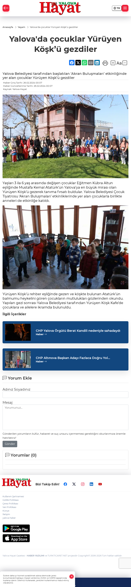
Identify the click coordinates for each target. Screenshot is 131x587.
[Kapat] (72, 576)
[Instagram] (82, 484)
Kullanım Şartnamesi (13, 496)
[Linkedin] (91, 484)
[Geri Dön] (6, 8)
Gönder (10, 444)
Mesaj (7, 402)
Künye (6, 510)
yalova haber (9, 518)
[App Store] (65, 538)
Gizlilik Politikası (11, 500)
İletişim (6, 514)
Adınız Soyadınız (16, 389)
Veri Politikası (9, 507)
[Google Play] (65, 528)
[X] (74, 484)
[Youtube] (100, 484)
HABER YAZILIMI (35, 555)
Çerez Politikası (10, 503)
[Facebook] (65, 484)
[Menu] (125, 8)
